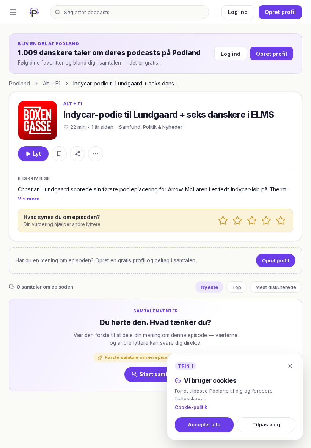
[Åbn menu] (13, 12)
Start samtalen (159, 374)
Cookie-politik (191, 407)
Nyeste (209, 287)
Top (236, 287)
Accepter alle (204, 424)
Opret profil (280, 12)
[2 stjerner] (237, 220)
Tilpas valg (266, 424)
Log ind (238, 12)
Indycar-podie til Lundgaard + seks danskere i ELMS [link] (126, 83)
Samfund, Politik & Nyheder (150, 127)
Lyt (37, 154)
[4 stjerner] (266, 220)
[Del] (77, 153)
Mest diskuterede (276, 287)
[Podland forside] (34, 12)
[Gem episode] (59, 153)
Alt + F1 (51, 83)
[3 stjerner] (252, 220)
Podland (19, 83)
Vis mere (28, 199)
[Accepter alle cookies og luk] (290, 366)
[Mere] (95, 153)
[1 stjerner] (223, 220)
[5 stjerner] (280, 220)
